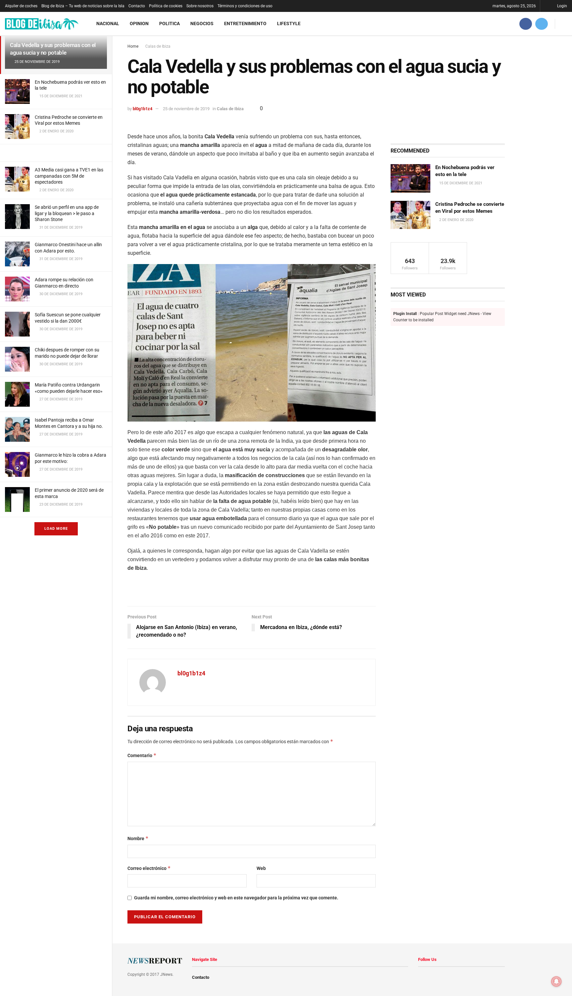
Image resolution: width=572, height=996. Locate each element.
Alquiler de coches (21, 6)
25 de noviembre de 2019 (186, 108)
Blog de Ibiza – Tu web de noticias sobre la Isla (82, 6)
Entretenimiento (245, 23)
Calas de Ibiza (157, 46)
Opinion (139, 23)
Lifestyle (289, 23)
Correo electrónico (149, 868)
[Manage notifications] (556, 981)
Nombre (138, 838)
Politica (169, 23)
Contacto (136, 6)
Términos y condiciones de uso (244, 6)
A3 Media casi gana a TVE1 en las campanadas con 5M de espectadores (69, 175)
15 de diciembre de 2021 (460, 183)
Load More (56, 528)
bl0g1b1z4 (142, 108)
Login (561, 6)
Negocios (202, 23)
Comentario (142, 755)
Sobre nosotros (200, 6)
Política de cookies (165, 6)
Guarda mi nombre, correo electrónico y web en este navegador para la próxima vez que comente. (236, 897)
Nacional (107, 23)
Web (261, 868)
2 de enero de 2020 (455, 220)
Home (132, 46)
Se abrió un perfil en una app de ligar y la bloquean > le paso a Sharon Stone (67, 213)
